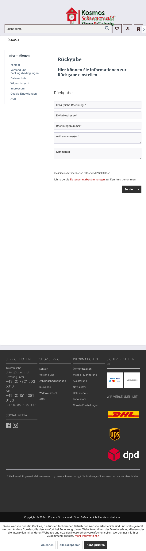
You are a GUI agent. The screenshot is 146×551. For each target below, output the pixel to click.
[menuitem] (58, 28)
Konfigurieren (96, 544)
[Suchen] (107, 28)
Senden (129, 189)
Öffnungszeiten (82, 368)
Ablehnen (47, 544)
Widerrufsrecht (19, 83)
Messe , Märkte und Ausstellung (85, 377)
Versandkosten (64, 476)
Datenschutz (18, 78)
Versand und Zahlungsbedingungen (24, 71)
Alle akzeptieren (70, 544)
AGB (13, 98)
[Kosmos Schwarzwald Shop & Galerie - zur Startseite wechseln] (74, 12)
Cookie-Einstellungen (23, 93)
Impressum (17, 88)
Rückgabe (45, 386)
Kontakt (15, 64)
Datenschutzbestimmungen (87, 179)
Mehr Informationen (87, 535)
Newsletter (79, 386)
